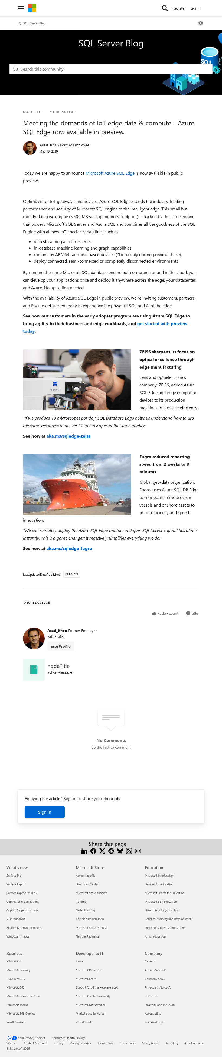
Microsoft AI (14, 961)
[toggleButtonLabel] (200, 23)
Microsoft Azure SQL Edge (110, 173)
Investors (151, 996)
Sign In (196, 8)
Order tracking (85, 910)
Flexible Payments (87, 936)
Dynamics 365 (15, 979)
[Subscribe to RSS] (129, 850)
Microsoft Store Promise (91, 928)
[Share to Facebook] (93, 850)
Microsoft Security (18, 970)
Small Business (16, 1022)
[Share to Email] (138, 850)
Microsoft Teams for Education (164, 893)
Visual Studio (84, 1022)
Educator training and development (168, 919)
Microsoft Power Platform (23, 996)
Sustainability (154, 1022)
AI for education (155, 936)
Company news (155, 979)
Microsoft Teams (17, 1005)
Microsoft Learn (86, 979)
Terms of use (105, 1043)
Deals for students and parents (165, 928)
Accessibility (153, 1013)
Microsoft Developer (89, 970)
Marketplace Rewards (90, 1013)
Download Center (87, 884)
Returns (81, 901)
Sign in (44, 812)
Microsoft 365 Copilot (20, 1013)
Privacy (58, 1043)
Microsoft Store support (91, 893)
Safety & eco (150, 1043)
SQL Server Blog (34, 23)
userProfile (61, 646)
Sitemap (11, 1043)
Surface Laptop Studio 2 (22, 893)
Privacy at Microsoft (158, 987)
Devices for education (159, 884)
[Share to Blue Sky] (120, 850)
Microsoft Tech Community (93, 996)
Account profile (86, 875)
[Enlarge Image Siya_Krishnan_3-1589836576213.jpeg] (77, 484)
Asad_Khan (49, 144)
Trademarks (128, 1043)
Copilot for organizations (22, 901)
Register (179, 8)
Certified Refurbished (90, 919)
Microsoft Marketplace (91, 1005)
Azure (79, 961)
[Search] (165, 8)
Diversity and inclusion (160, 1005)
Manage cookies (80, 1043)
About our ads (193, 1043)
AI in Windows (15, 919)
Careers (150, 961)
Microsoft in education (159, 875)
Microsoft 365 (15, 987)
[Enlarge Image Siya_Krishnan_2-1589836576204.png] (77, 379)
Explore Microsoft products (24, 928)
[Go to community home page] (32, 8)
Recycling (171, 1043)
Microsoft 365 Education (161, 901)
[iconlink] (34, 670)
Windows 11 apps (18, 936)
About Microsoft (155, 970)
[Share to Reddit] (111, 850)
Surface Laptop (16, 884)
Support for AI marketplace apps (97, 987)
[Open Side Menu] (21, 8)
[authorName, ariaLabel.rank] (30, 148)
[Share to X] (102, 850)
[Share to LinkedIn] (84, 850)
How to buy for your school (162, 910)
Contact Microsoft (35, 1043)
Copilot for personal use (22, 910)
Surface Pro (13, 875)
